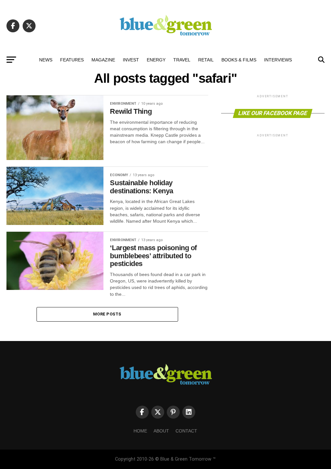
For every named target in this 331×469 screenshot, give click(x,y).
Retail (206, 59)
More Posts (107, 314)
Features (72, 59)
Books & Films (238, 59)
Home (140, 430)
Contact (186, 430)
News (45, 59)
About (161, 430)
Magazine (103, 59)
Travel (181, 59)
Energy (156, 59)
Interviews (278, 59)
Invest (131, 59)
